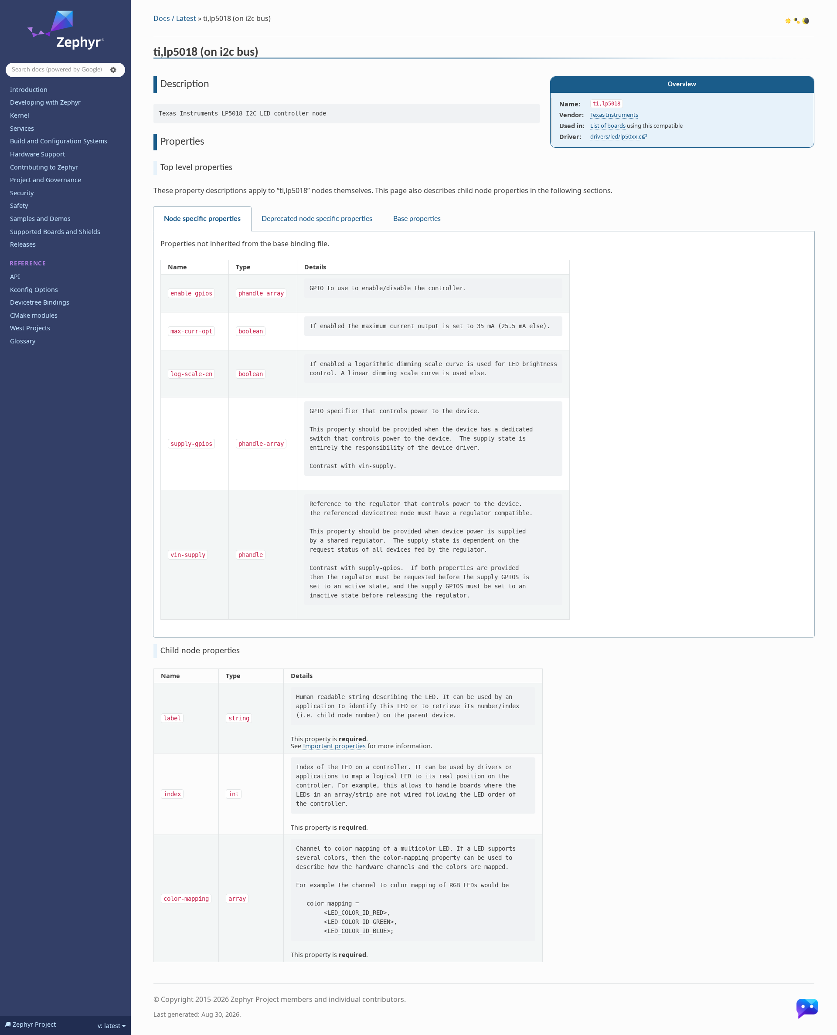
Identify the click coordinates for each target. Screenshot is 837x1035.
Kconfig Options (34, 289)
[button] (113, 70)
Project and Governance (45, 180)
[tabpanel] (484, 434)
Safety (19, 205)
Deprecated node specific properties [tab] (317, 218)
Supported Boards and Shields (55, 231)
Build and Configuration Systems (58, 141)
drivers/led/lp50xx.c (615, 136)
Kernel (19, 115)
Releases (23, 244)
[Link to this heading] (264, 54)
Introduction (29, 89)
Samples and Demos (40, 218)
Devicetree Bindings (39, 302)
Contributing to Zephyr (44, 167)
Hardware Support (37, 154)
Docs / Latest (174, 18)
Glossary (22, 341)
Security (22, 193)
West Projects (30, 328)
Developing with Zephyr (45, 102)
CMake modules (34, 315)
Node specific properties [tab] (202, 218)
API (15, 276)
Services (22, 128)
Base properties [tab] (417, 218)
